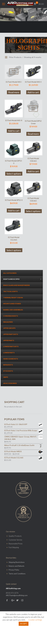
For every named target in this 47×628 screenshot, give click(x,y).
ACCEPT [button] (23, 624)
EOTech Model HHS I (14, 82)
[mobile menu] (3, 4)
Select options (14, 173)
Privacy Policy (14, 570)
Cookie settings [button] (35, 620)
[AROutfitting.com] (23, 4)
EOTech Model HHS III (13, 120)
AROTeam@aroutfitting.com (17, 595)
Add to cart (33, 92)
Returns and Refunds (16, 566)
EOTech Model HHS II (33, 82)
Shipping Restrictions (17, 562)
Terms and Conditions (17, 574)
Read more (13, 92)
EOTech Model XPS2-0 (13, 200)
